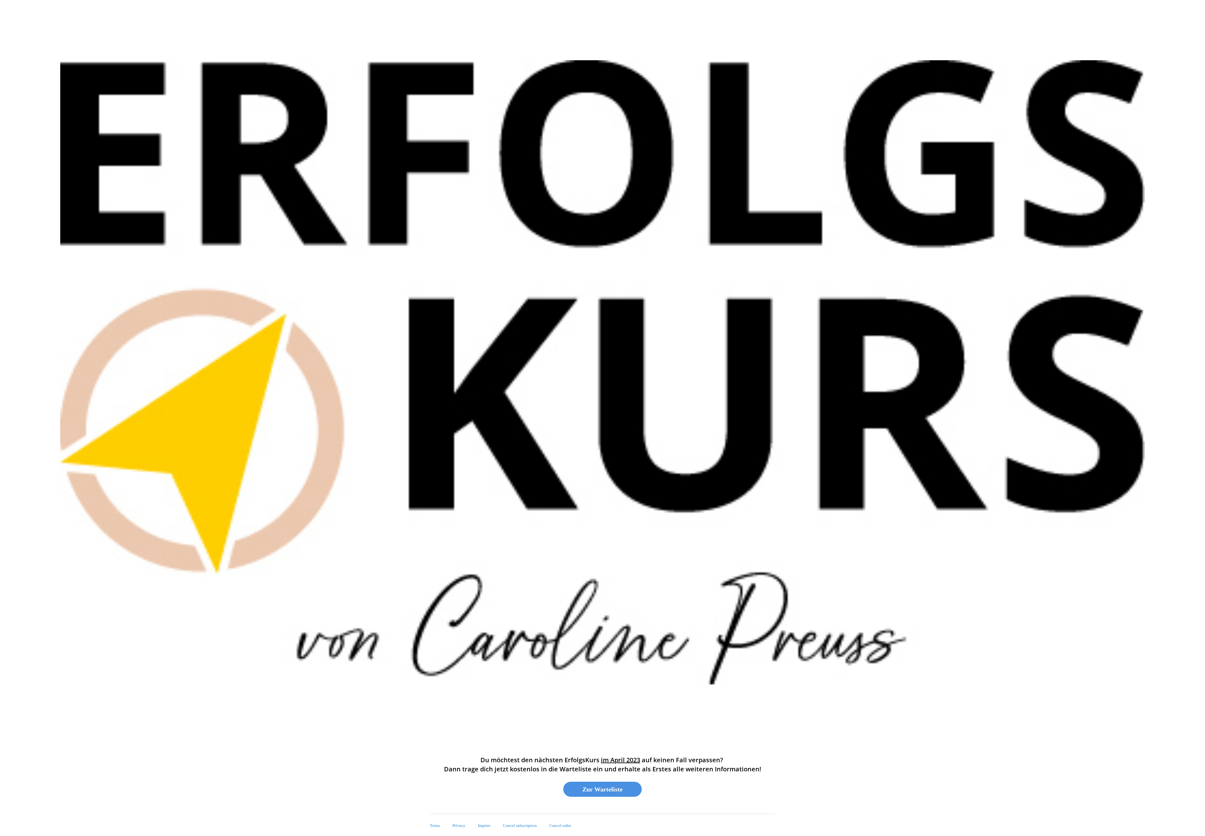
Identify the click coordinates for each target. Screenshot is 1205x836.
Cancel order (560, 825)
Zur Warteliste (602, 789)
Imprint (484, 825)
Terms (435, 825)
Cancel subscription (520, 825)
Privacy (459, 825)
